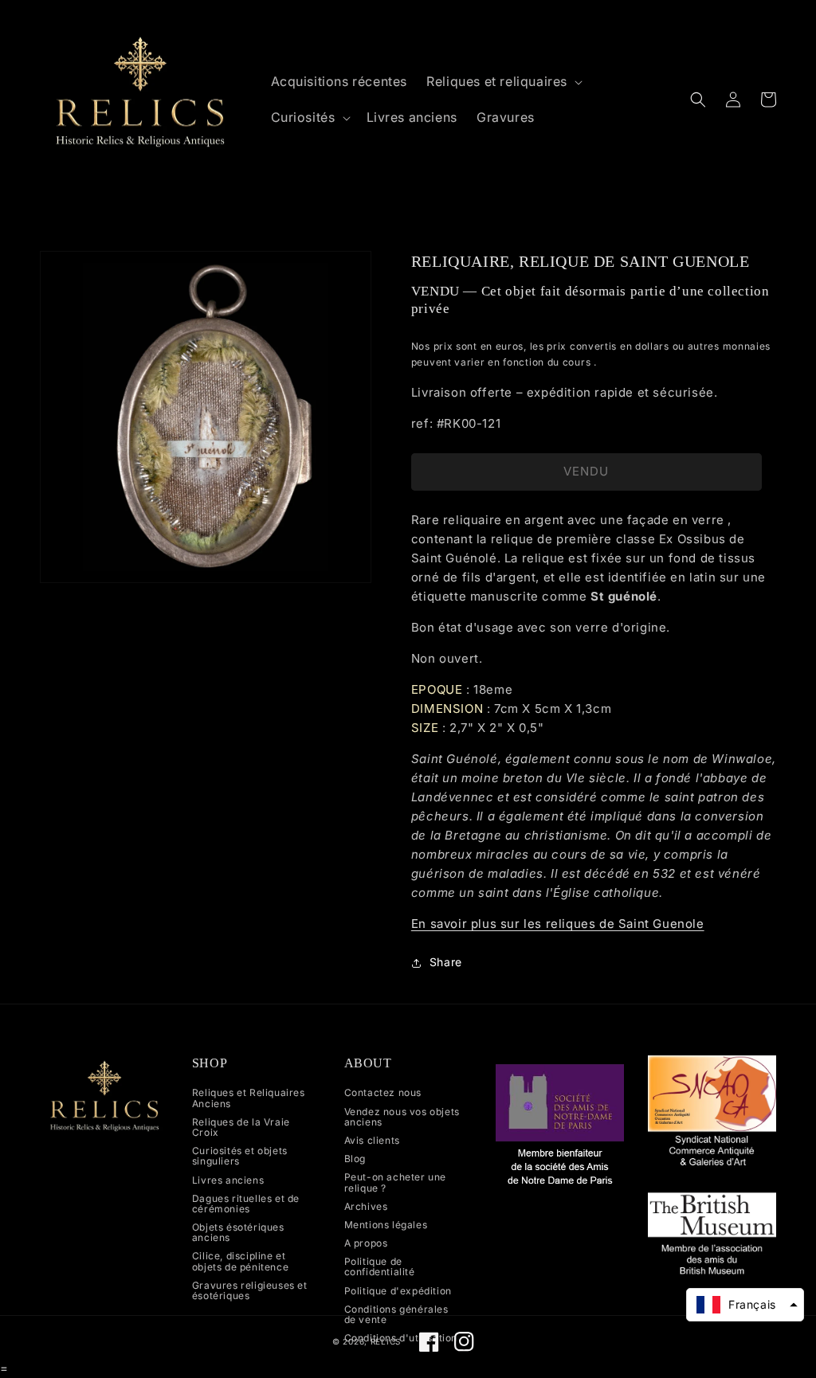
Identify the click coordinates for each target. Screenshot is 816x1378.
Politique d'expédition (398, 1291)
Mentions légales (386, 1225)
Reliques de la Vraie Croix (241, 1127)
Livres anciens (228, 1180)
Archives (366, 1206)
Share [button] (446, 962)
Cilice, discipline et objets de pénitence (240, 1261)
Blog (355, 1159)
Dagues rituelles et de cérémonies (246, 1203)
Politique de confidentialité (379, 1266)
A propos (366, 1243)
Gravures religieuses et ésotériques (250, 1290)
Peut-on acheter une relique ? (395, 1182)
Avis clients (372, 1140)
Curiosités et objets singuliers (240, 1156)
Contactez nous (383, 1092)
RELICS (386, 1341)
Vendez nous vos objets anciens (402, 1117)
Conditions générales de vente (396, 1314)
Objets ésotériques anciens (238, 1232)
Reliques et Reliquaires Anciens (248, 1098)
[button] (503, 82)
